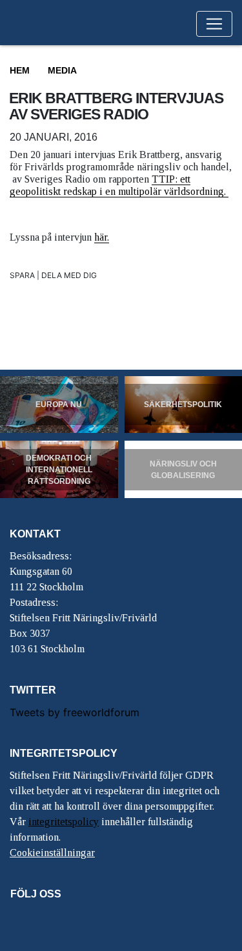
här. (101, 237)
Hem (20, 70)
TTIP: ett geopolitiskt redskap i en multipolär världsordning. (119, 185)
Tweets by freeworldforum (74, 712)
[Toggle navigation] (214, 24)
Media (62, 70)
